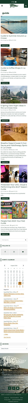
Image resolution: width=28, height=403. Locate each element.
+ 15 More (6, 334)
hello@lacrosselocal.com (17, 380)
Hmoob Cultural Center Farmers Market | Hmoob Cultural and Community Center (14, 330)
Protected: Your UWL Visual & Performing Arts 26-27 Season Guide (14, 187)
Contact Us (6, 397)
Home (21, 397)
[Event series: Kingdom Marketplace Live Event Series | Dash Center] (17, 292)
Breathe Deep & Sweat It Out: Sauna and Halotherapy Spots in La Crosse (14, 145)
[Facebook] (9, 388)
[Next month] (23, 265)
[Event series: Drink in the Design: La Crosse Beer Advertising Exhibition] (17, 305)
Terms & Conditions (14, 397)
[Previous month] (5, 265)
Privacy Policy (7, 399)
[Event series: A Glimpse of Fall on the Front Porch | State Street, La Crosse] (17, 299)
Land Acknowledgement (17, 399)
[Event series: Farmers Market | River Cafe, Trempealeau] (17, 321)
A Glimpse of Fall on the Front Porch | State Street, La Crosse (13, 301)
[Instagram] (13, 388)
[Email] (17, 388)
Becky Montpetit (5, 225)
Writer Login (24, 394)
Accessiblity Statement (13, 401)
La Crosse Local (5, 40)
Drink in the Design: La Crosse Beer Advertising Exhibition (13, 308)
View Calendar (7, 337)
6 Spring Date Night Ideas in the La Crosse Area (13, 107)
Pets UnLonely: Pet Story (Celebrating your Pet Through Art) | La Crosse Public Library (13, 316)
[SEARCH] (25, 239)
